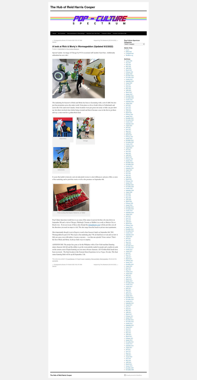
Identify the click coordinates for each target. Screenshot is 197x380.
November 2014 (130, 283)
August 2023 (129, 125)
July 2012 (128, 329)
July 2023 (128, 127)
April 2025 (128, 90)
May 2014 (128, 290)
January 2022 (129, 160)
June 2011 (128, 351)
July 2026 (128, 62)
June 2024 (128, 107)
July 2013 (128, 307)
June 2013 (128, 308)
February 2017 (129, 260)
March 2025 (129, 92)
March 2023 (129, 135)
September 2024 (130, 101)
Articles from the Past (93, 33)
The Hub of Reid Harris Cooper (72, 7)
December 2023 (129, 118)
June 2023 (128, 129)
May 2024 (128, 109)
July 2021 (128, 172)
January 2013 (129, 318)
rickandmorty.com (94, 225)
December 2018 (129, 229)
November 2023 (130, 120)
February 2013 (129, 316)
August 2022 (129, 148)
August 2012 (129, 327)
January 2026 (129, 74)
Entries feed (129, 51)
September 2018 (130, 234)
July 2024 (128, 105)
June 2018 (128, 240)
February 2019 (129, 225)
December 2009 (129, 368)
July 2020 (128, 194)
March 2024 (129, 112)
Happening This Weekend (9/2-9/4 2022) (106, 40)
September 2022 (130, 146)
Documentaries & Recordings (76, 33)
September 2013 (130, 303)
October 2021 (129, 166)
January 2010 (129, 366)
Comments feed (129, 53)
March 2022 (129, 157)
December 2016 (129, 264)
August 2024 (129, 103)
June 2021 (128, 173)
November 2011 (130, 342)
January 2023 (129, 138)
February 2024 (129, 114)
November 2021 (130, 164)
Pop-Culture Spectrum (73, 49)
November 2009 (130, 369)
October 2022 (129, 144)
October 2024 (129, 99)
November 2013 (130, 299)
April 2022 (128, 155)
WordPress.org (129, 55)
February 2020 (129, 203)
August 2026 (129, 61)
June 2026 (128, 64)
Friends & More (106, 33)
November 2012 (130, 321)
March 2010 (129, 364)
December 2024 (129, 96)
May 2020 (128, 197)
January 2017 (129, 262)
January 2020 (129, 205)
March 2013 (129, 314)
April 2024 (128, 111)
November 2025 (130, 77)
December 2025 (129, 75)
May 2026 (128, 66)
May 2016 (128, 270)
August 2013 (129, 305)
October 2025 (129, 79)
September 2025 (130, 81)
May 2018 (128, 242)
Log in (127, 50)
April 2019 (128, 222)
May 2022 (128, 153)
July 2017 (128, 253)
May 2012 (128, 332)
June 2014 (128, 288)
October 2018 (129, 233)
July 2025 (128, 85)
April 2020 (128, 199)
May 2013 (128, 310)
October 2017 (129, 249)
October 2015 (129, 271)
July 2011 (128, 349)
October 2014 (129, 284)
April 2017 (128, 257)
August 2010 (129, 357)
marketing (88, 259)
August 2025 (129, 83)
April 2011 (128, 355)
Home (54, 33)
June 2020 (128, 196)
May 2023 (128, 131)
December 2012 (129, 320)
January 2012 (129, 340)
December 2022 (129, 140)
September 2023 (130, 124)
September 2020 (130, 190)
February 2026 (129, 72)
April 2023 (128, 133)
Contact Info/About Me (119, 33)
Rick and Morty (95, 259)
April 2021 (128, 177)
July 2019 (128, 216)
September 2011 (130, 345)
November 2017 (130, 247)
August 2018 (129, 236)
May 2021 (128, 175)
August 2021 (129, 170)
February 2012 (129, 338)
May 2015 (128, 275)
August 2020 (129, 192)
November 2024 (130, 98)
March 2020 (129, 201)
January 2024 (129, 116)
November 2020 (130, 186)
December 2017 (129, 246)
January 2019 (129, 227)
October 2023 (129, 122)
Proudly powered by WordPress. (134, 375)
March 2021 (129, 179)
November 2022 (130, 142)
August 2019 (129, 214)
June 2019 (128, 218)
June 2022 (128, 151)
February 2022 (129, 159)
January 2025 (129, 94)
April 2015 (128, 277)
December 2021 (129, 162)
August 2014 (129, 286)
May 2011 (128, 353)
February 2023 (129, 136)
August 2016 (129, 266)
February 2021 (129, 181)
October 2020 (129, 188)
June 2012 (128, 331)
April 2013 (128, 312)
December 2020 (129, 185)
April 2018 (128, 244)
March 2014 (129, 294)
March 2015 (129, 279)
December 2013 (129, 297)
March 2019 (129, 223)
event (82, 259)
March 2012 (129, 336)
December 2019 (129, 207)
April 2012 (128, 334)
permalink (55, 261)
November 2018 (130, 231)
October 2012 (129, 323)
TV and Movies (70, 259)
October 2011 (129, 344)
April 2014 (128, 292)
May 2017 (128, 255)
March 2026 (129, 70)
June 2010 (128, 358)
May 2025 (128, 88)
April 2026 (128, 68)
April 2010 (128, 362)
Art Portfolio (61, 33)
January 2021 (129, 183)
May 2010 (128, 360)
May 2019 (128, 220)
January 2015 (129, 281)
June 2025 (128, 87)
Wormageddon (104, 259)
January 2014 (129, 295)
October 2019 (129, 210)
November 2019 (130, 209)
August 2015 (129, 273)
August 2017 (129, 251)
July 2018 (128, 238)
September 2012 (130, 325)
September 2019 (130, 212)
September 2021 (130, 168)
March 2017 (129, 258)
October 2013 (129, 301)
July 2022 (128, 149)
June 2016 (128, 268)
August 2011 (129, 347)
